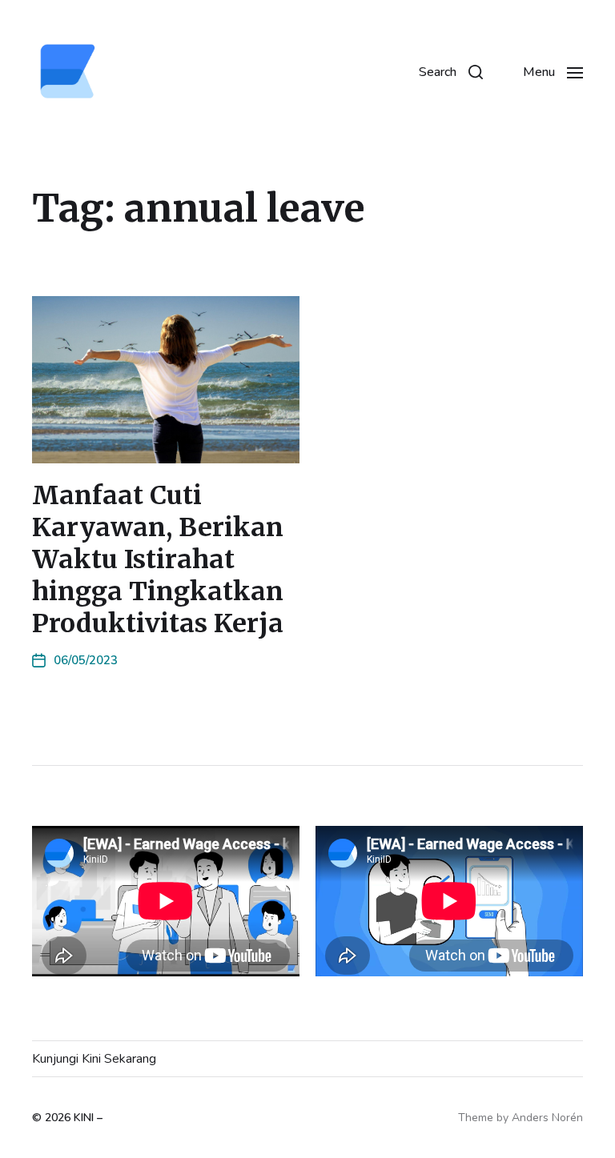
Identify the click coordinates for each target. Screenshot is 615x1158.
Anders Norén (547, 1117)
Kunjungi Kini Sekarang (94, 1059)
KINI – (88, 1117)
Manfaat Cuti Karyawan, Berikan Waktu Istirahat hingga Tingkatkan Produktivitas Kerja (157, 559)
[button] (451, 72)
